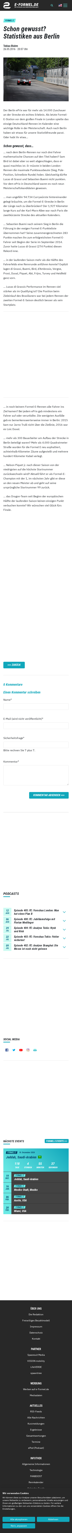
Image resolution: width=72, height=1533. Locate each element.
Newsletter (35, 1050)
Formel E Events (55, 1141)
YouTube (20, 1050)
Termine (36, 1441)
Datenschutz (36, 1332)
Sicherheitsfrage (13, 738)
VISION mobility (36, 1360)
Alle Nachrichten (36, 1417)
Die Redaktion (36, 1314)
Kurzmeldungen (36, 1423)
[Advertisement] (36, 551)
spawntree (36, 1373)
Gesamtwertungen (36, 1435)
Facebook (6, 1050)
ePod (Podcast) (36, 1447)
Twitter (13, 1050)
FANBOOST (36, 1476)
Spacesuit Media (36, 1354)
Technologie (36, 1470)
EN (60, 5)
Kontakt (36, 1338)
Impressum (36, 1326)
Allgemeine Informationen (36, 1464)
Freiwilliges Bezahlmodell (36, 1320)
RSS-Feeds (36, 1411)
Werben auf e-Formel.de (36, 1389)
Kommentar (11, 761)
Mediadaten (36, 1395)
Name (9, 699)
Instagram (27, 1050)
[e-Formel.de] (21, 5)
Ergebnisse (36, 1429)
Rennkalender (36, 1482)
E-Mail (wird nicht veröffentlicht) (23, 718)
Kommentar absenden (46, 795)
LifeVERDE (36, 1367)
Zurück (16, 664)
